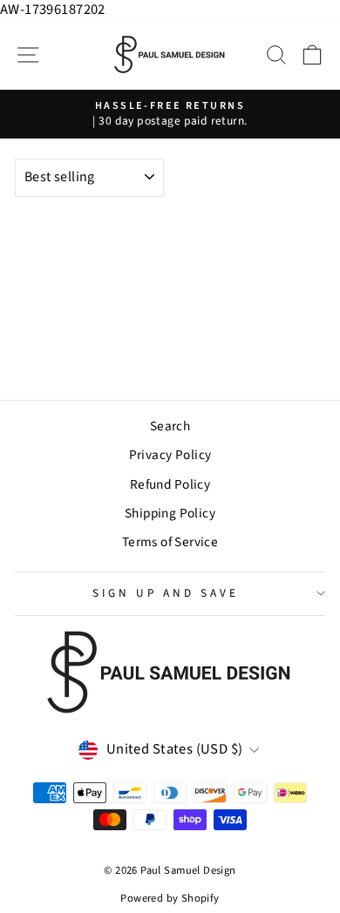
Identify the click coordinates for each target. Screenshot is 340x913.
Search (170, 426)
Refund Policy (170, 484)
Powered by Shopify (169, 898)
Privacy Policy (170, 454)
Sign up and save (165, 593)
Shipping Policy (170, 513)
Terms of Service (170, 541)
